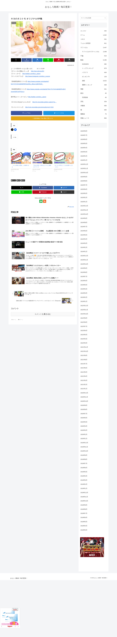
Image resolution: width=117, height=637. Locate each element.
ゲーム (14, 180)
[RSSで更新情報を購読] (44, 201)
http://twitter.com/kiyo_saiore (31, 73)
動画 (24, 180)
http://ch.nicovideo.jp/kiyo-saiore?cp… (44, 102)
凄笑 (19, 180)
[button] (69, 60)
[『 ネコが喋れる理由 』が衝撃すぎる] (21, 158)
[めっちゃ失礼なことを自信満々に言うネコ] (64, 158)
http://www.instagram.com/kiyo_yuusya (37, 76)
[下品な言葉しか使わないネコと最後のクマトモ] (42, 158)
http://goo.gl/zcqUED (37, 71)
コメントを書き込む (43, 314)
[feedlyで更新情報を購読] (41, 201)
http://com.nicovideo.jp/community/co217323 (39, 107)
